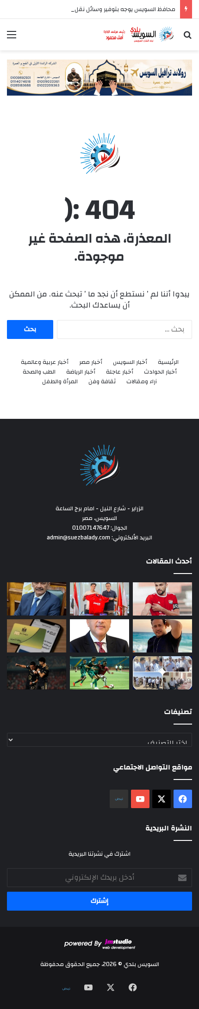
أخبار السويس (130, 362)
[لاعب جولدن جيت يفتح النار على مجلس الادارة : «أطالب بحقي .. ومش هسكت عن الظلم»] (162, 599)
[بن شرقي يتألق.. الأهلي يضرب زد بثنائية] (36, 672)
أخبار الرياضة (80, 372)
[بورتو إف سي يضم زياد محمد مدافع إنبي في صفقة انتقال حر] (99, 599)
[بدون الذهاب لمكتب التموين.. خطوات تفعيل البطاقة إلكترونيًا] (36, 636)
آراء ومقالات (141, 382)
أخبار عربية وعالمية (44, 362)
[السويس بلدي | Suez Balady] (139, 34)
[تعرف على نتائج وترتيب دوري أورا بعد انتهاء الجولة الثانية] (99, 672)
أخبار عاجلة (119, 372)
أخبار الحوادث (160, 372)
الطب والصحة (39, 372)
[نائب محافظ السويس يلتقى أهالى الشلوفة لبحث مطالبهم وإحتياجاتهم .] (162, 672)
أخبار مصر (90, 362)
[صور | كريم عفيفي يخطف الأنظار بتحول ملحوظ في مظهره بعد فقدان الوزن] (162, 636)
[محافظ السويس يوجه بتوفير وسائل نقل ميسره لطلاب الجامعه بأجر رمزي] (36, 599)
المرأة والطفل (60, 382)
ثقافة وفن (102, 382)
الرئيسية (168, 362)
